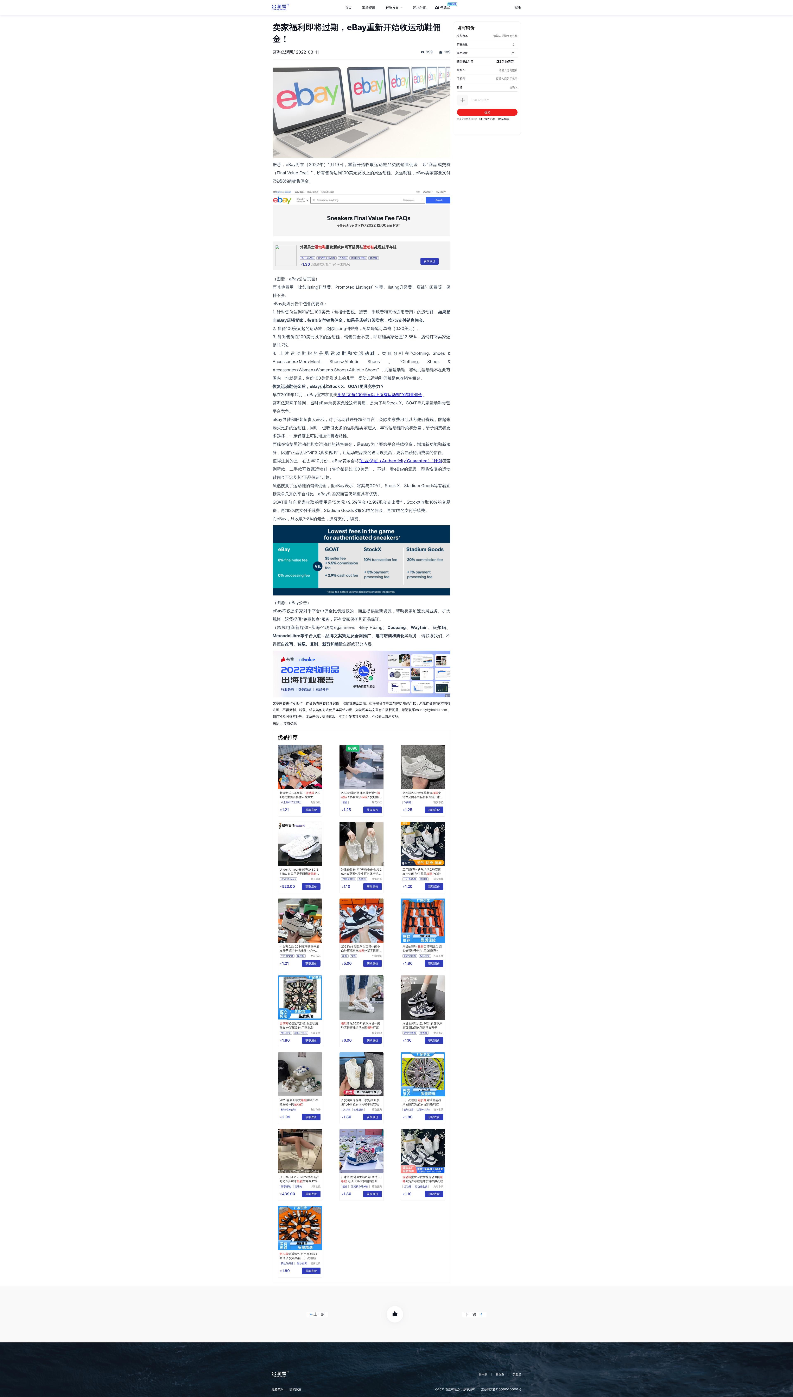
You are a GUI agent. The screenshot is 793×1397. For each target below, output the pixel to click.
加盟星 (517, 1374)
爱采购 (483, 1374)
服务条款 (277, 1389)
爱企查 (500, 1374)
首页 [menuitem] (348, 7)
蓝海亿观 (290, 723)
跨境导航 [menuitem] (419, 7)
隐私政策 (295, 1389)
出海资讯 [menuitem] (368, 7)
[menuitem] (394, 7)
